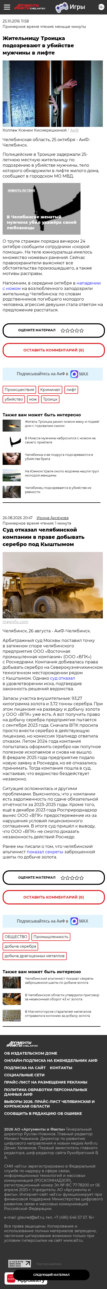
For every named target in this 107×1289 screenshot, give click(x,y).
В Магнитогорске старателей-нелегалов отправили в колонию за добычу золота (58, 1014)
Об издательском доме (30, 1053)
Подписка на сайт (25, 1067)
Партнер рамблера (49, 1263)
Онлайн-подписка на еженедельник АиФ (50, 1060)
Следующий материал (51, 1275)
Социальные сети (24, 1075)
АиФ (74, 130)
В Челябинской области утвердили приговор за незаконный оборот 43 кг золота (62, 997)
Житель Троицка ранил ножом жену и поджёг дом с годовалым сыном (62, 424)
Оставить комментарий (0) (53, 350)
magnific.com (15, 621)
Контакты (61, 1067)
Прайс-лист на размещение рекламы (45, 1082)
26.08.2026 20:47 (17, 518)
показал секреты (45, 851)
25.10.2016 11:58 (16, 21)
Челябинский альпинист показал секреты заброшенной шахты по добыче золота (59, 981)
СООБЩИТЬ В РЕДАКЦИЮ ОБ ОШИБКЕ (43, 1113)
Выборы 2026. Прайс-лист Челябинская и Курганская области (49, 1104)
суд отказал (62, 678)
